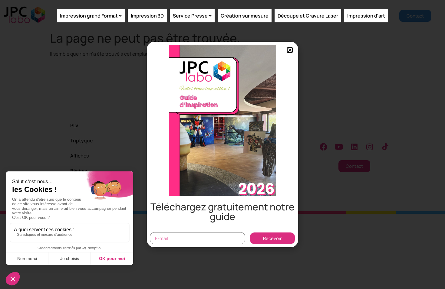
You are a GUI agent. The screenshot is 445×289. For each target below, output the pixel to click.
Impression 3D (147, 15)
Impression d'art (366, 15)
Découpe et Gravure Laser (308, 15)
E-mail (157, 229)
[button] (290, 50)
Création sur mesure (245, 15)
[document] (222, 144)
